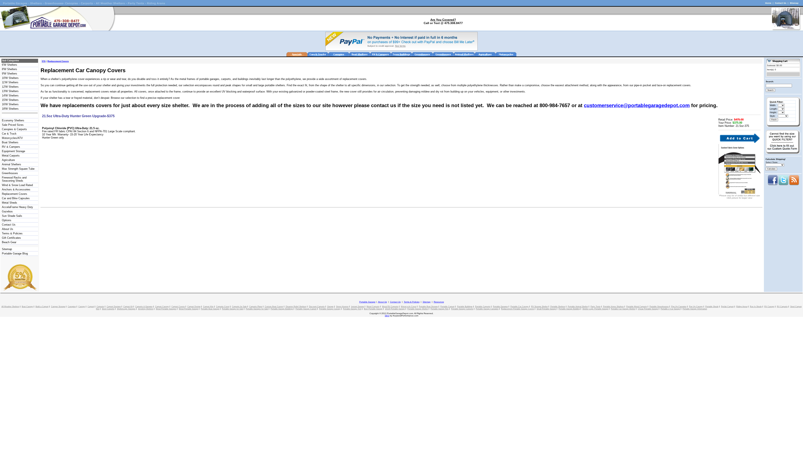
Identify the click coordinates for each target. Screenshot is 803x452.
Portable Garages (500, 307)
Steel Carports (108, 309)
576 (44, 61)
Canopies (72, 307)
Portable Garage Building (569, 309)
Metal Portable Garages (166, 309)
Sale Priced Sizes (13, 124)
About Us (7, 229)
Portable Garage (367, 302)
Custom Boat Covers (274, 307)
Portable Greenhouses (659, 307)
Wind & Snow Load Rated (17, 185)
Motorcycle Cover (408, 307)
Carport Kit (128, 307)
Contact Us (8, 224)
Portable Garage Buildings (282, 309)
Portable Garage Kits (440, 309)
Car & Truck (9, 133)
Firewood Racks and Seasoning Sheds (14, 179)
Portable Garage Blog (15, 253)
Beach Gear (9, 242)
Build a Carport (42, 307)
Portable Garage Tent (352, 309)
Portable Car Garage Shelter (623, 309)
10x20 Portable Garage (395, 309)
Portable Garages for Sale (257, 309)
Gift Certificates (11, 237)
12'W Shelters (10, 86)
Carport (91, 307)
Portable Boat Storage (428, 307)
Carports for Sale (239, 307)
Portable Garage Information (695, 309)
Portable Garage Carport (306, 309)
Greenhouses (10, 173)
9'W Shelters (9, 73)
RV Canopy (769, 307)
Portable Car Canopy (519, 307)
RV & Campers (11, 146)
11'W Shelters (10, 82)
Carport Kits (208, 307)
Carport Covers (178, 307)
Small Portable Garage (546, 309)
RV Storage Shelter (539, 307)
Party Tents (596, 307)
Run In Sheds (756, 307)
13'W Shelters (10, 91)
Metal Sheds (9, 202)
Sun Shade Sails (12, 215)
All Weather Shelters (10, 307)
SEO (387, 316)
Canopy (81, 307)
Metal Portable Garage (188, 309)
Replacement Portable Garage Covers (517, 309)
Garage (330, 307)
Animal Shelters (11, 164)
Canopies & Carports (14, 129)
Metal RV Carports (390, 307)
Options (6, 220)
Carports (100, 307)
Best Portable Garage (373, 309)
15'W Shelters (10, 99)
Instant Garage (357, 307)
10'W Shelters (10, 78)
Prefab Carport (727, 307)
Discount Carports (317, 307)
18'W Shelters (10, 108)
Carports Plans (255, 307)
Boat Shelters (10, 142)
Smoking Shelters (145, 309)
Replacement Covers (14, 193)
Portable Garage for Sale (232, 309)
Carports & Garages (144, 307)
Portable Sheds (712, 307)
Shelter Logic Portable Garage (595, 309)
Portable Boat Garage (210, 309)
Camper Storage (58, 307)
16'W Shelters (10, 104)
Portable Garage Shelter (417, 309)
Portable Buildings (465, 307)
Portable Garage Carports (462, 309)
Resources (439, 302)
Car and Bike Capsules (16, 198)
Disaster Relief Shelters (296, 307)
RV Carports (782, 307)
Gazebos (7, 211)
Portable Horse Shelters (613, 307)
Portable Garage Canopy (329, 309)
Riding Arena (741, 307)
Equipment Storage (13, 151)
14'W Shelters (10, 95)
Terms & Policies (12, 233)
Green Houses (342, 307)
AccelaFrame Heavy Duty (17, 207)
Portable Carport (447, 307)
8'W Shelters (9, 69)
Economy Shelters (13, 120)
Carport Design (194, 307)
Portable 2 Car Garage (670, 309)
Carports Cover (222, 307)
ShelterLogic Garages (126, 309)
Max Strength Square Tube (18, 168)
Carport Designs (114, 307)
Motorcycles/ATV (12, 138)
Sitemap (7, 249)
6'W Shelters (9, 64)
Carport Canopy (162, 307)
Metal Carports (11, 155)
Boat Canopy (27, 307)
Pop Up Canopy (696, 307)
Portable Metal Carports (636, 307)
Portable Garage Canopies (487, 309)
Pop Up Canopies (679, 307)
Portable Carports (482, 307)
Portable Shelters (557, 307)
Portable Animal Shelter (578, 307)
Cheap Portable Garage (648, 309)
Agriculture (8, 160)
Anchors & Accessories (16, 189)
